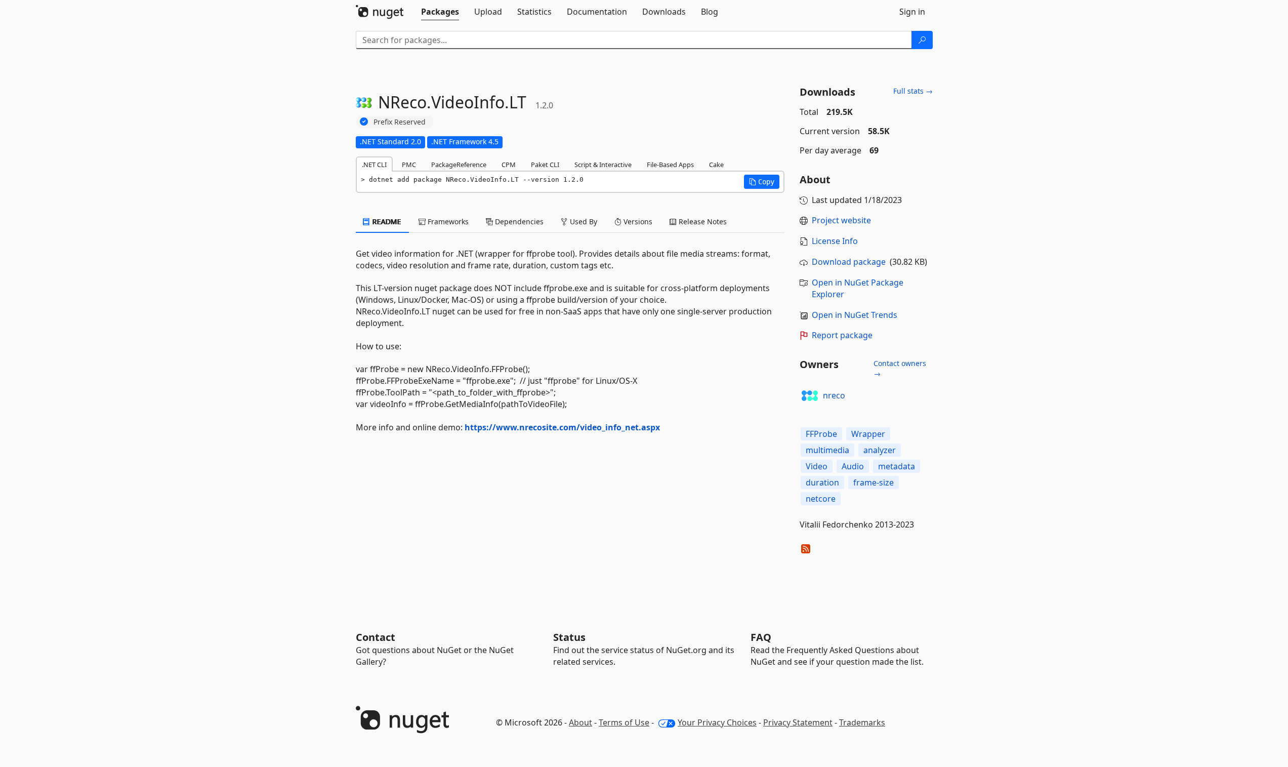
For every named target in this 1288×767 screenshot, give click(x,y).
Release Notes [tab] (702, 221)
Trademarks (862, 722)
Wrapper (868, 433)
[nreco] (810, 396)
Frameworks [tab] (447, 221)
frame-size (873, 482)
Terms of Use (624, 722)
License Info (835, 241)
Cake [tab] (716, 164)
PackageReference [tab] (458, 164)
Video (816, 466)
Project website (841, 220)
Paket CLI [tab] (545, 164)
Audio (853, 466)
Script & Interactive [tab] (603, 164)
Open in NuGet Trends (854, 314)
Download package (849, 261)
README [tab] (385, 221)
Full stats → (913, 91)
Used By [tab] (582, 221)
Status (569, 637)
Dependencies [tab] (518, 221)
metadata (896, 466)
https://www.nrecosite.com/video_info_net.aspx (562, 427)
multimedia (827, 450)
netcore (821, 498)
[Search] (922, 40)
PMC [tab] (409, 164)
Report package (842, 335)
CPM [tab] (509, 164)
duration (822, 482)
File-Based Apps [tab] (670, 164)
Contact (375, 637)
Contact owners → (900, 368)
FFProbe (821, 433)
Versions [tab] (636, 221)
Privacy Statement (798, 722)
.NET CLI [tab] (374, 164)
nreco (834, 395)
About (580, 722)
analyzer (879, 450)
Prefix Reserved (399, 122)
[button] (761, 182)
